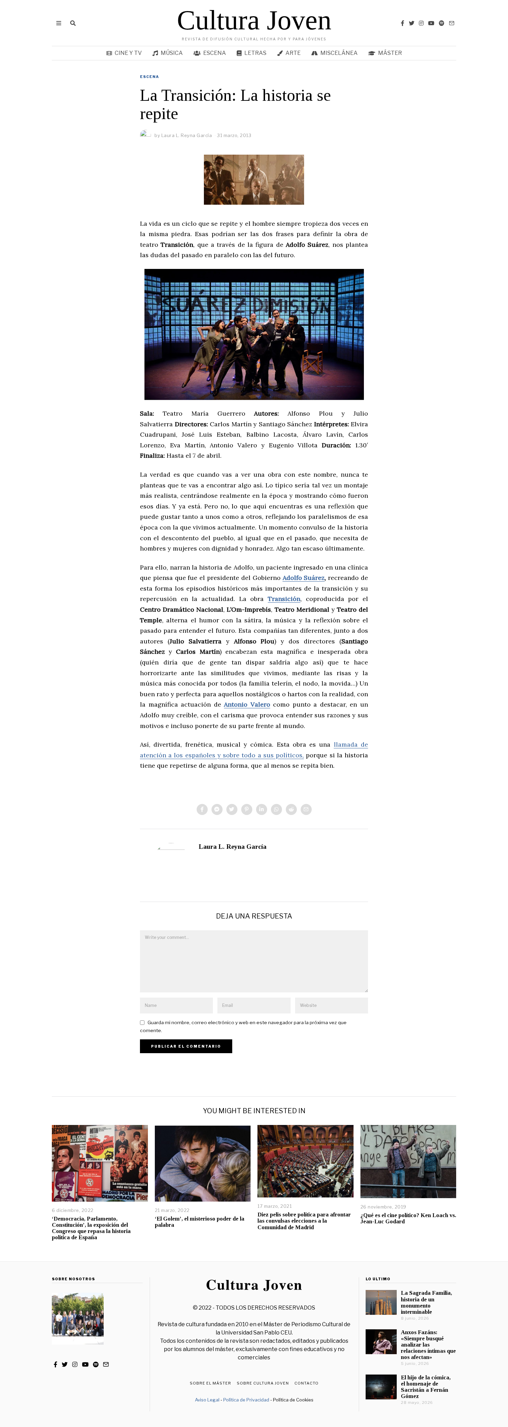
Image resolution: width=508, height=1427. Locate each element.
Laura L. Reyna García (232, 846)
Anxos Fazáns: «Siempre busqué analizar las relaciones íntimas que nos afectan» (428, 1345)
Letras (255, 53)
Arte (293, 53)
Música (172, 53)
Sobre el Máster (210, 1383)
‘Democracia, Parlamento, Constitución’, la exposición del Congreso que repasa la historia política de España (91, 1228)
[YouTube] (431, 23)
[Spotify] (441, 23)
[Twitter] (411, 23)
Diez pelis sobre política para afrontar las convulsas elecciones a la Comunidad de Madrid (304, 1220)
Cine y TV (128, 53)
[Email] (451, 23)
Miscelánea (339, 53)
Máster (390, 53)
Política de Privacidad (246, 1399)
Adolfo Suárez (304, 578)
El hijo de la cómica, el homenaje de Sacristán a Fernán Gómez (426, 1386)
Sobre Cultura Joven (263, 1383)
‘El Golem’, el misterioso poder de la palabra (199, 1221)
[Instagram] (421, 23)
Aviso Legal (207, 1399)
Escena (214, 53)
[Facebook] (402, 23)
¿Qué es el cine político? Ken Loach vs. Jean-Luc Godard (408, 1218)
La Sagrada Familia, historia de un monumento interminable (426, 1302)
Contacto (306, 1383)
